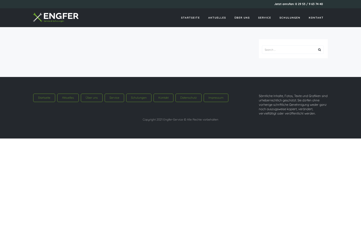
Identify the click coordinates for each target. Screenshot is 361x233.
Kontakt (316, 17)
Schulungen (290, 17)
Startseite (190, 17)
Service (264, 17)
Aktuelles (217, 17)
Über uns (242, 17)
